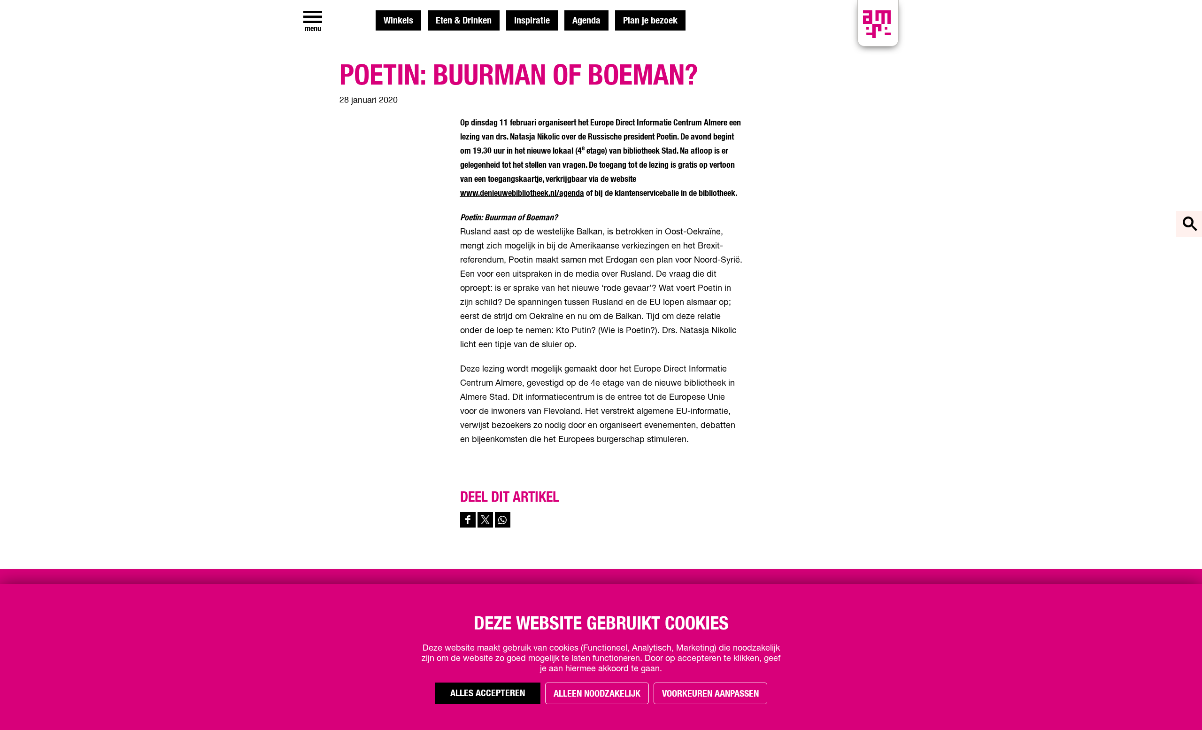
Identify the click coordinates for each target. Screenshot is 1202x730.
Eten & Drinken (464, 20)
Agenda (586, 20)
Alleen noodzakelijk (597, 694)
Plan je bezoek (650, 20)
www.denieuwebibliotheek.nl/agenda (522, 193)
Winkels (398, 20)
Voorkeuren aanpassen (710, 694)
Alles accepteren (487, 693)
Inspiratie (532, 20)
